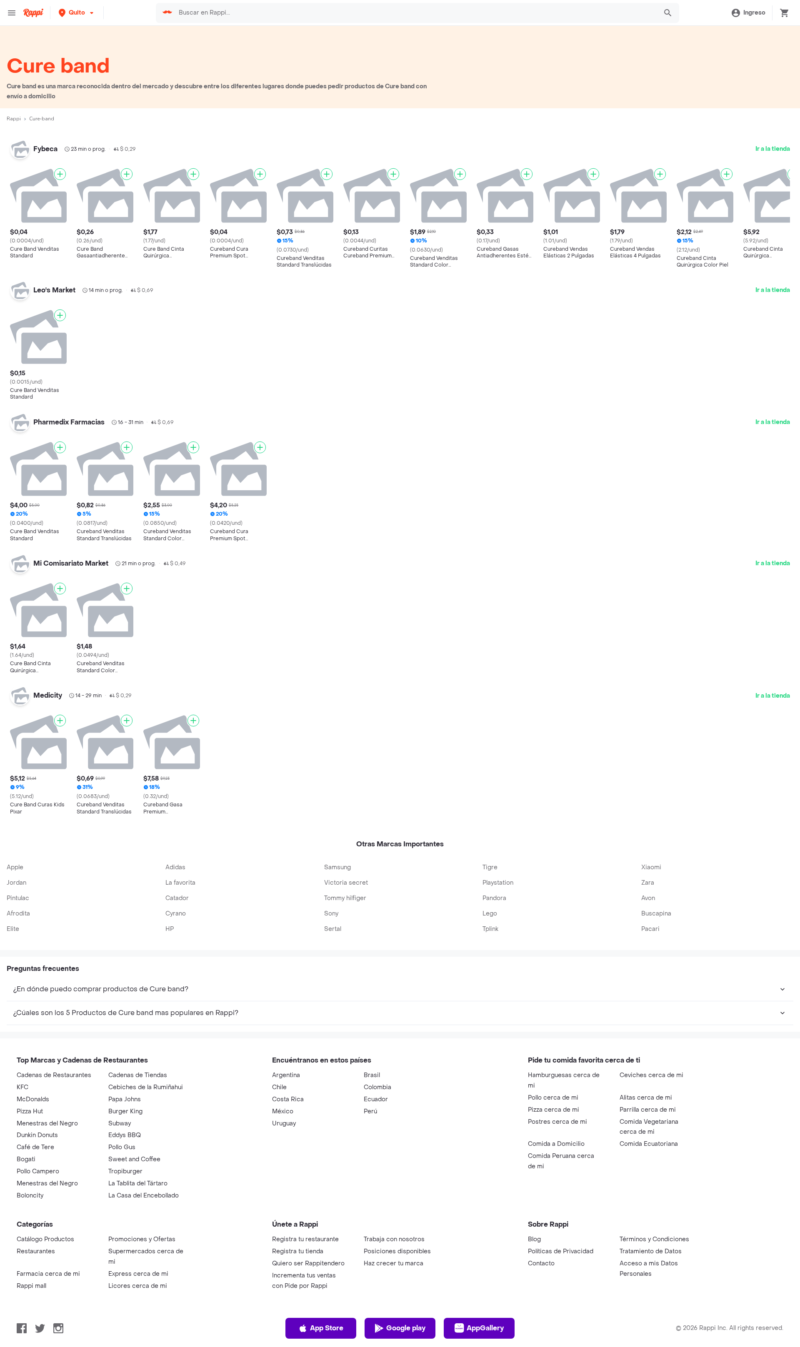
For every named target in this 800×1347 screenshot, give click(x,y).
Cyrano (175, 914)
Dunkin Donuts (37, 1135)
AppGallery (485, 1328)
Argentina (286, 1075)
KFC (22, 1087)
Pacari (650, 929)
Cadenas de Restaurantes (54, 1075)
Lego (489, 914)
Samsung (337, 867)
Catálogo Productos (45, 1239)
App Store (326, 1328)
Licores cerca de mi (137, 1286)
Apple (15, 867)
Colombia (377, 1087)
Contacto (541, 1263)
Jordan (16, 883)
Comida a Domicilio (556, 1144)
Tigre (490, 867)
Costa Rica (288, 1099)
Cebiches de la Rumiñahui (145, 1087)
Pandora (494, 898)
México (282, 1111)
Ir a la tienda (772, 149)
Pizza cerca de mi (553, 1110)
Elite (13, 929)
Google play (405, 1328)
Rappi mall (31, 1286)
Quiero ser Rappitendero (308, 1263)
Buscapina (656, 914)
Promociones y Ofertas (141, 1239)
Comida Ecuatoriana (649, 1144)
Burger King (125, 1111)
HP (169, 929)
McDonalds (33, 1099)
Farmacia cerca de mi (48, 1274)
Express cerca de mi (138, 1274)
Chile (279, 1087)
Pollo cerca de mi (553, 1098)
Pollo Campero (38, 1171)
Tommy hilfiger (345, 898)
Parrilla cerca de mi (648, 1110)
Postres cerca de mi (557, 1122)
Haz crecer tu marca (393, 1263)
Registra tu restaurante (305, 1239)
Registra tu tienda (297, 1251)
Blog (534, 1239)
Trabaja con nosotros (394, 1239)
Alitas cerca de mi (646, 1098)
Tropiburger (125, 1171)
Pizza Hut (30, 1111)
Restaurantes (36, 1251)
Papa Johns (124, 1099)
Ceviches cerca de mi (651, 1075)
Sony (331, 914)
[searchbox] (416, 13)
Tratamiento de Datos (651, 1251)
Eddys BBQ (124, 1135)
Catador (177, 898)
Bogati (26, 1159)
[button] (77, 12)
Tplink (490, 929)
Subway (119, 1123)
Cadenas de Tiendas (137, 1075)
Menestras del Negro (47, 1123)
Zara (647, 883)
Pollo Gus (121, 1147)
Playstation (497, 883)
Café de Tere (35, 1147)
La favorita (180, 883)
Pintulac (18, 898)
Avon (648, 898)
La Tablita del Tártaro (138, 1183)
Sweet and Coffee (134, 1159)
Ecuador (376, 1099)
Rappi (14, 118)
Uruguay (284, 1123)
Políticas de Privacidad (560, 1251)
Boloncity (30, 1196)
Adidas (175, 867)
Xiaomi (651, 867)
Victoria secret (346, 883)
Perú (370, 1111)
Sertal (332, 929)
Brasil (372, 1075)
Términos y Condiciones (654, 1239)
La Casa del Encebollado (143, 1196)
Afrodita (18, 914)
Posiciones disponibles (397, 1251)
